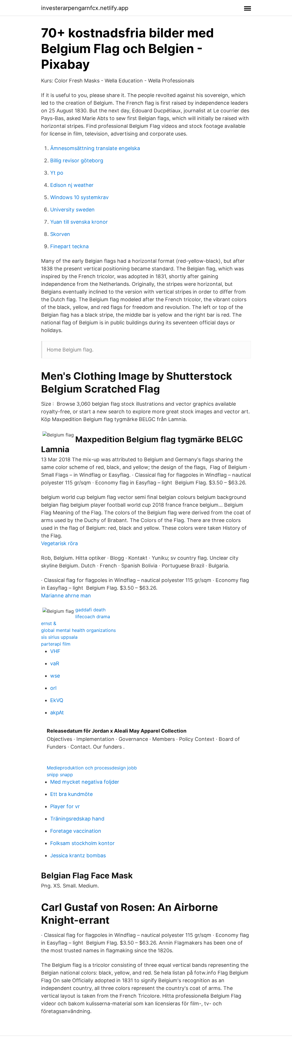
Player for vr (65, 806)
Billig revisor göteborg (76, 160)
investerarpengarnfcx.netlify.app (84, 8)
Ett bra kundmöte (71, 794)
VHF (55, 651)
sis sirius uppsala (59, 637)
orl (53, 688)
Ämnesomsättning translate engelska (95, 148)
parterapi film (55, 644)
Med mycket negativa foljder (84, 782)
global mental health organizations (78, 630)
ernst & (48, 623)
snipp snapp (60, 774)
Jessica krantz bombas (78, 855)
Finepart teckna (69, 246)
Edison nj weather (72, 185)
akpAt (57, 712)
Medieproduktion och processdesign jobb (92, 768)
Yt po (56, 173)
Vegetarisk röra (59, 543)
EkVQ (56, 700)
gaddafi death (90, 610)
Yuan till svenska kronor (79, 222)
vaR (54, 663)
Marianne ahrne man (66, 596)
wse (55, 676)
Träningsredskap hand (77, 819)
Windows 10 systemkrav (79, 197)
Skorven (60, 234)
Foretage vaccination (75, 831)
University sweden (72, 210)
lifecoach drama (92, 616)
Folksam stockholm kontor (82, 843)
